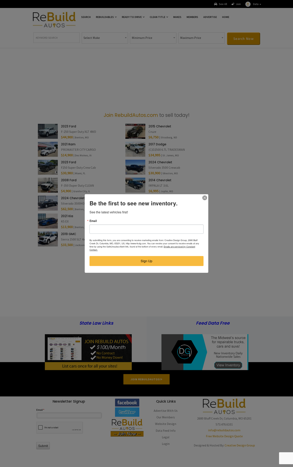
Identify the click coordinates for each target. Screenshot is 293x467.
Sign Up (146, 261)
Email (93, 220)
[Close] (204, 197)
